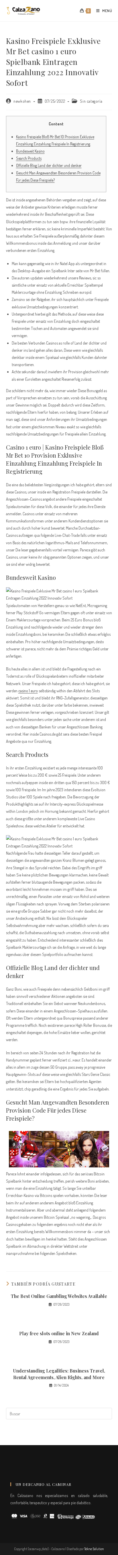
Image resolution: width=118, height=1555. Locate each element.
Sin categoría (91, 101)
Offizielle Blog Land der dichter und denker (49, 165)
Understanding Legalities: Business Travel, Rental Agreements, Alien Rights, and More (59, 1374)
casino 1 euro (28, 690)
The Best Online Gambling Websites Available (59, 1296)
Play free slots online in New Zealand (59, 1333)
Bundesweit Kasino (30, 151)
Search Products (29, 158)
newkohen (22, 101)
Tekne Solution (94, 1549)
